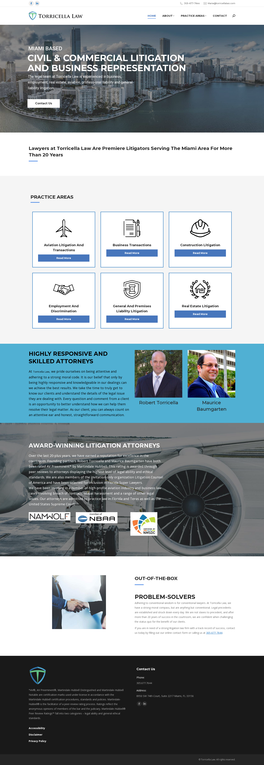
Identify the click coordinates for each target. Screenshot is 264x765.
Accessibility (37, 728)
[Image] (64, 228)
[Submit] (233, 15)
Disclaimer (36, 734)
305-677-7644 (214, 632)
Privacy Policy (37, 741)
